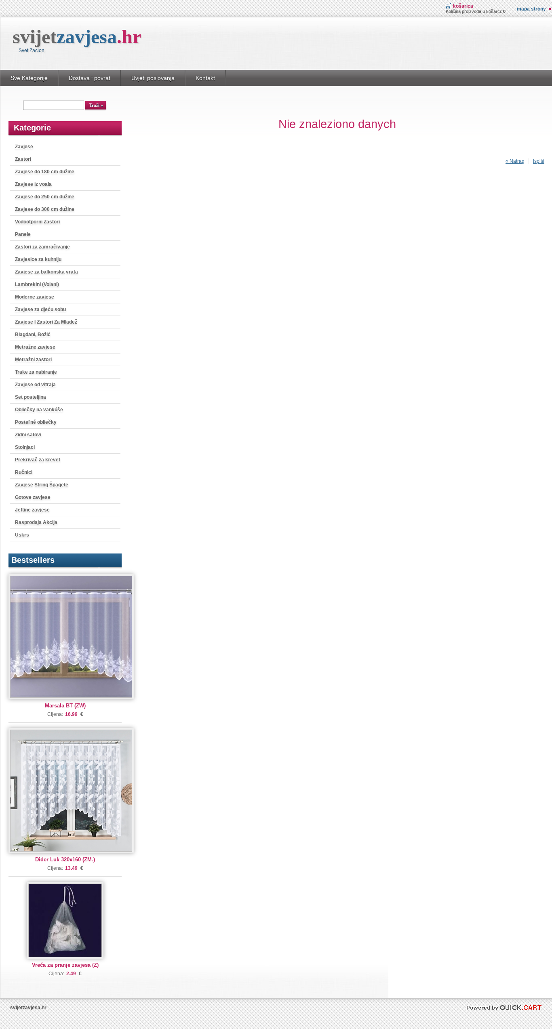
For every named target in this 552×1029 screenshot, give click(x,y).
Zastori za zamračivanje (42, 247)
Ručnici (23, 472)
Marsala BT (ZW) (65, 706)
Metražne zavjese (35, 347)
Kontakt (205, 78)
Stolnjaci (25, 447)
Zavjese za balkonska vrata (46, 272)
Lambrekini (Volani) (37, 284)
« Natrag (515, 161)
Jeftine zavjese (32, 510)
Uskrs (22, 535)
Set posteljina (30, 397)
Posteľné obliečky (36, 422)
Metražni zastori (33, 359)
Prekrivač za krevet (37, 460)
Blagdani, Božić (33, 334)
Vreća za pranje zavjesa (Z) (65, 965)
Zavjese (24, 146)
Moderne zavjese (34, 297)
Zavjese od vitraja (35, 384)
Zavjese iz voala (33, 184)
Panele (23, 234)
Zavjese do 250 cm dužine (44, 197)
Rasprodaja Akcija (36, 522)
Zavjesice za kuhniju (38, 259)
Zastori (23, 159)
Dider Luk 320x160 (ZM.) (65, 859)
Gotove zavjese (33, 497)
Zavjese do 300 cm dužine (44, 209)
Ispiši (538, 161)
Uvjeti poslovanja (153, 78)
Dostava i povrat (89, 78)
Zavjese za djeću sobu (40, 309)
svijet (77, 36)
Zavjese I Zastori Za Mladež (46, 322)
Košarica (463, 6)
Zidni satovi (28, 435)
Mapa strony (531, 9)
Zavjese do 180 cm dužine (44, 172)
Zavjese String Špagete (41, 485)
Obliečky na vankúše (39, 409)
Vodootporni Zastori (37, 222)
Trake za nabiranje (36, 372)
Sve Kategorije (29, 78)
